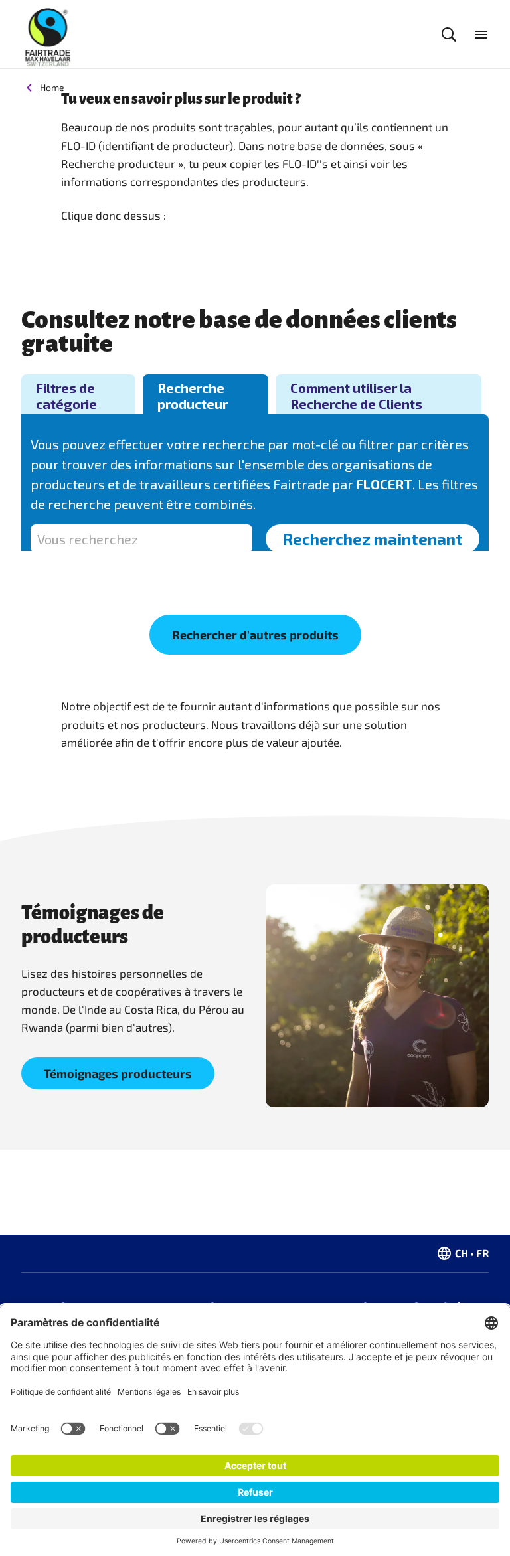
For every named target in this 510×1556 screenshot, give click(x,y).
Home (52, 87)
